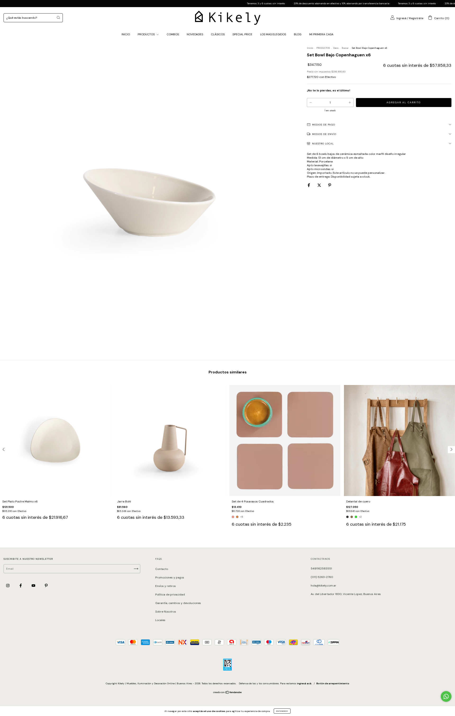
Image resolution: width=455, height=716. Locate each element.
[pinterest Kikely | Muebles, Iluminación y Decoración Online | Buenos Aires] (46, 585)
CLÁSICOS (218, 34)
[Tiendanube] (227, 693)
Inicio (310, 47)
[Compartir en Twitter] (319, 185)
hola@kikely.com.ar (323, 585)
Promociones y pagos (169, 577)
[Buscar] (58, 17)
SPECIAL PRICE (242, 34)
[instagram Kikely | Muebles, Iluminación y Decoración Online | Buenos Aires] (8, 585)
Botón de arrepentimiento (332, 683)
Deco (335, 47)
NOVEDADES (195, 34)
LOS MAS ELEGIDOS (273, 34)
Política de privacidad (170, 594)
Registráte (416, 18)
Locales (160, 620)
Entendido (282, 711)
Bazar (345, 47)
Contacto (161, 569)
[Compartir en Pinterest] (330, 185)
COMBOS (173, 34)
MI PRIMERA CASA (321, 34)
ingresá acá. (304, 683)
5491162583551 (321, 568)
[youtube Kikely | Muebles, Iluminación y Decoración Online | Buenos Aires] (33, 585)
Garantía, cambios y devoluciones (178, 603)
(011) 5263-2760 (322, 577)
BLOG (297, 34)
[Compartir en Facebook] (309, 185)
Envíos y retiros (165, 586)
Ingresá (401, 18)
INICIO (126, 34)
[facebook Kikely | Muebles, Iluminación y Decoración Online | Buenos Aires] (21, 585)
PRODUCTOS (146, 34)
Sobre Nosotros (165, 611)
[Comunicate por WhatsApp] (446, 696)
